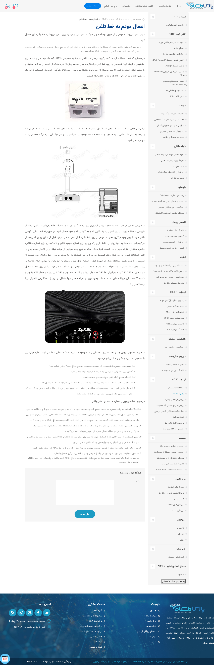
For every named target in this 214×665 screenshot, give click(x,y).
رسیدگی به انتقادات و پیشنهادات (56, 661)
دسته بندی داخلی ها (175, 90)
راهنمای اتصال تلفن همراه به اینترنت (168, 201)
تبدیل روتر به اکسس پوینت (172, 248)
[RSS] (12, 612)
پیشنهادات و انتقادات (92, 616)
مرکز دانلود (151, 621)
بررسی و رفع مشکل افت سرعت (170, 405)
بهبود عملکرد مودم (176, 306)
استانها (181, 574)
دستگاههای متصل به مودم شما (170, 277)
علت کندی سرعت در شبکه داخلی (169, 119)
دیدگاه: (138, 481)
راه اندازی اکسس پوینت (174, 242)
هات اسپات (179, 166)
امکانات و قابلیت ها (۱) (174, 54)
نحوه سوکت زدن (177, 178)
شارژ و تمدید (96, 647)
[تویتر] (46, 612)
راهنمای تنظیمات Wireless (172, 195)
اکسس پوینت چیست (175, 236)
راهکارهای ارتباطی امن (174, 347)
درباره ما (152, 636)
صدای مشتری (96, 636)
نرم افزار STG (178, 510)
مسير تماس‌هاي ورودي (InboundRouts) (175, 82)
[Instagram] (21, 612)
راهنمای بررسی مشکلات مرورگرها (169, 452)
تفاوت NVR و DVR (175, 364)
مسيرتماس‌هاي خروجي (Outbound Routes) (170, 73)
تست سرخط (179, 417)
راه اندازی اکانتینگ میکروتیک (171, 172)
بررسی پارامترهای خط (175, 423)
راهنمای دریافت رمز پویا (174, 429)
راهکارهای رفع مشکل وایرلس (171, 207)
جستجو (153, 610)
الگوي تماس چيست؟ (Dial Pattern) (168, 60)
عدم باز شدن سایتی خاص (173, 464)
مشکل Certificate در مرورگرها (171, 458)
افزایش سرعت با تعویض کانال (171, 125)
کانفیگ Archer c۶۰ (176, 230)
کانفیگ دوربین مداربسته (173, 370)
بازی (182, 539)
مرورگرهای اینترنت (176, 487)
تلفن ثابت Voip (177, 96)
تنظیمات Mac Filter (175, 312)
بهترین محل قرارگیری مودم (172, 300)
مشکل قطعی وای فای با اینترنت (170, 213)
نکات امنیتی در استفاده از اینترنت (169, 265)
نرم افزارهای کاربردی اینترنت (172, 493)
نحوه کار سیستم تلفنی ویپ (172, 42)
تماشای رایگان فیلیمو (146, 631)
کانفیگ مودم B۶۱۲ (176, 329)
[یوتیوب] (29, 612)
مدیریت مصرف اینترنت (174, 283)
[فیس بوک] (38, 612)
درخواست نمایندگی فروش (90, 626)
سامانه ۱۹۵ (32, 661)
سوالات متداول (149, 616)
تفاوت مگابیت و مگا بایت (173, 114)
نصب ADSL (179, 393)
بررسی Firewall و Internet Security (169, 271)
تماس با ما (151, 642)
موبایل (181, 534)
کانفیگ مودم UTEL (175, 324)
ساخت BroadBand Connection (170, 469)
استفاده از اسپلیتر (176, 388)
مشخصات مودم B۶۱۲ (174, 318)
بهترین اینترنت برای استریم (172, 131)
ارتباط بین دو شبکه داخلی (173, 160)
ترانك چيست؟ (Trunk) (174, 66)
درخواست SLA (95, 621)
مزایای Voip (179, 48)
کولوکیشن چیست (176, 557)
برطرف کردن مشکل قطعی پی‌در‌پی (169, 411)
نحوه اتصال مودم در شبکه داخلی (170, 154)
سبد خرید (8, 6)
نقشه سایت (151, 626)
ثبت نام (98, 642)
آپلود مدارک (97, 610)
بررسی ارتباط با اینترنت (174, 399)
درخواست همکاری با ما (92, 631)
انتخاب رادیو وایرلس (175, 25)
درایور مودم (179, 499)
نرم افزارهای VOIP (176, 504)
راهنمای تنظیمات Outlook (172, 446)
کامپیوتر (181, 528)
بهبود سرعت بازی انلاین (174, 137)
